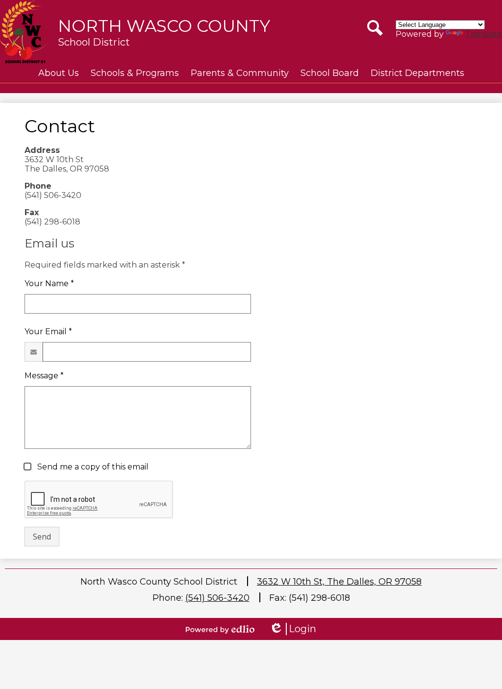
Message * (44, 375)
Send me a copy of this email (92, 466)
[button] (58, 73)
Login (292, 629)
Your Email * (48, 331)
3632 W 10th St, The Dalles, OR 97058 (339, 581)
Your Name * (49, 283)
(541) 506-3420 (217, 597)
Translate (483, 34)
